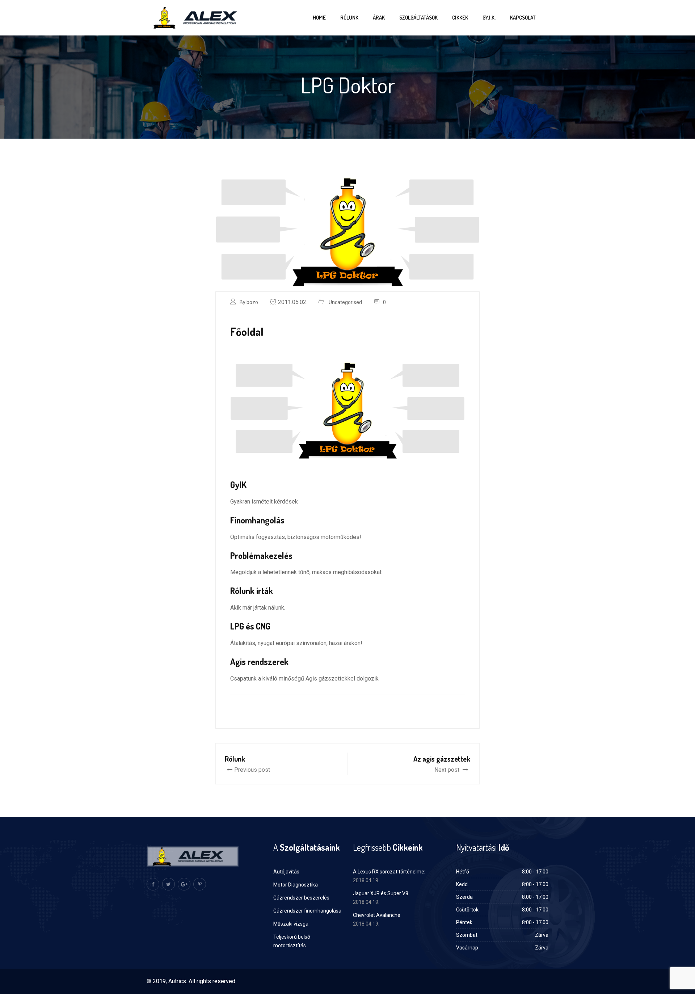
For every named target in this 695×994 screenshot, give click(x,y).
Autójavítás (286, 872)
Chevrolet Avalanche (376, 915)
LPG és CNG (250, 626)
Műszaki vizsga (290, 924)
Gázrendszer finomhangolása (307, 911)
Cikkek (460, 17)
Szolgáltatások (418, 17)
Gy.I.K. (489, 17)
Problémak (249, 555)
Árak (379, 17)
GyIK (238, 484)
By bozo (249, 302)
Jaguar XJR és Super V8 (380, 893)
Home (319, 17)
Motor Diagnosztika (295, 885)
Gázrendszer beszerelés (301, 898)
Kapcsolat (523, 17)
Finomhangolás (257, 520)
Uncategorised (345, 302)
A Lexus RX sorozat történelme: (389, 872)
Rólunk (349, 17)
